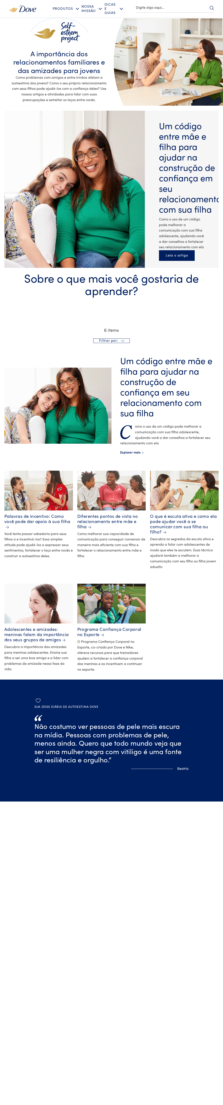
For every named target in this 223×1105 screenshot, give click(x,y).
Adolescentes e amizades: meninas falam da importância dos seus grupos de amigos (36, 634)
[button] (111, 340)
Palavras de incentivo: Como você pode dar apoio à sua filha (37, 519)
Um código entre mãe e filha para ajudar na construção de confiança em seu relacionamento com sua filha (190, 168)
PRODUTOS (63, 9)
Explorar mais (131, 452)
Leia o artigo (180, 255)
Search (211, 7)
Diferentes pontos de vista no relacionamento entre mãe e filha (107, 521)
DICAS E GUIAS (110, 9)
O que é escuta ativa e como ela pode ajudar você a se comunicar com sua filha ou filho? (183, 524)
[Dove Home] (22, 8)
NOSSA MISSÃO (88, 9)
